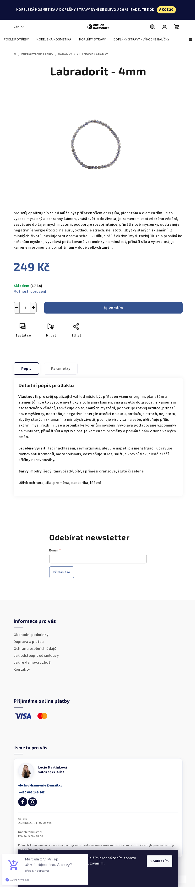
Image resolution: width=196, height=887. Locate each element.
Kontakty (22, 669)
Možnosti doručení (30, 291)
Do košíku (116, 307)
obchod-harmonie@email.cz (40, 785)
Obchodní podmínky (31, 634)
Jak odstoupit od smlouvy (36, 655)
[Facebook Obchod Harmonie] (22, 801)
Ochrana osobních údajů (35, 648)
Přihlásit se (61, 572)
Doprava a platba (29, 641)
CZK (16, 26)
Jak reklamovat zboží (33, 662)
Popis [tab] (26, 368)
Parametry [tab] (61, 368)
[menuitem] (16, 39)
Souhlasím (159, 861)
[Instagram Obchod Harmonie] (32, 801)
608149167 (31, 792)
